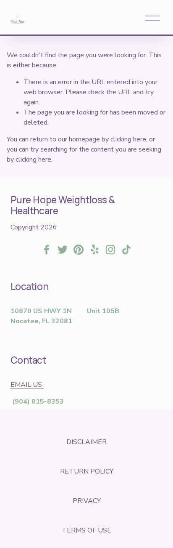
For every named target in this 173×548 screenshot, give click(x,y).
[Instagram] (110, 250)
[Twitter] (63, 250)
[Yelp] (94, 250)
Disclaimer (86, 442)
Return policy (86, 471)
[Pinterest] (78, 250)
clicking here (128, 139)
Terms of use (86, 530)
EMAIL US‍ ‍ (27, 384)
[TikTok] (126, 250)
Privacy (87, 500)
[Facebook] (47, 250)
